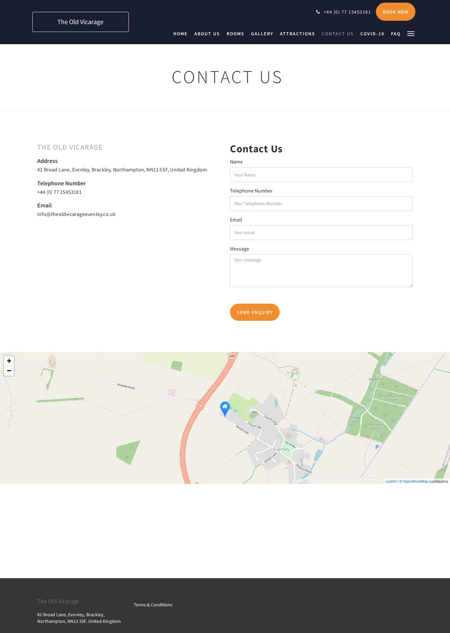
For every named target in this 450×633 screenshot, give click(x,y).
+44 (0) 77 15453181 (59, 192)
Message (239, 248)
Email (236, 219)
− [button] (9, 371)
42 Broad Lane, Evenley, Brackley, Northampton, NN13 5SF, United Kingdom (122, 169)
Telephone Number (251, 190)
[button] (411, 33)
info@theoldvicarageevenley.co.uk (76, 214)
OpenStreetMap (415, 481)
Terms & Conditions (153, 605)
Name (236, 161)
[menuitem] (182, 33)
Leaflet (390, 481)
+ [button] (9, 361)
